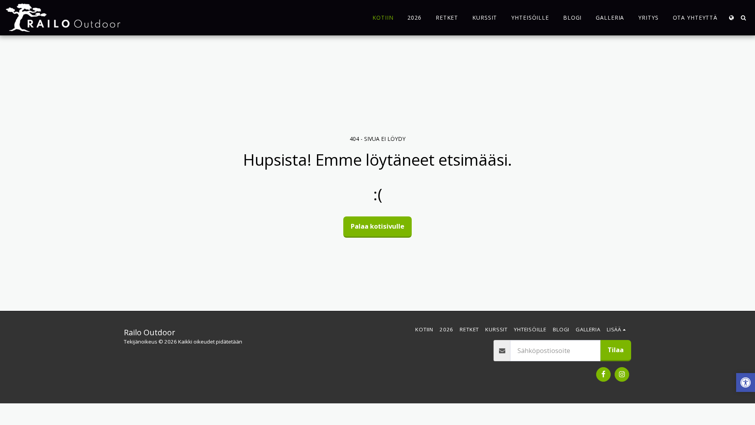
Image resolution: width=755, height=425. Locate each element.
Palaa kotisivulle (377, 226)
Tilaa (616, 349)
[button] (743, 17)
